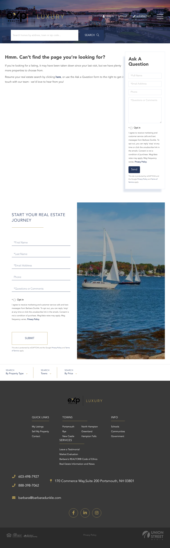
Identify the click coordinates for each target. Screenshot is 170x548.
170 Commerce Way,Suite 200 (94, 481)
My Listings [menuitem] (37, 427)
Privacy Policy (141, 162)
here (58, 77)
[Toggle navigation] (160, 16)
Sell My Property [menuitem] (40, 432)
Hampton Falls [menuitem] (88, 436)
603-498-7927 (143, 16)
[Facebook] (73, 513)
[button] (92, 35)
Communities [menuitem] (118, 432)
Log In (109, 16)
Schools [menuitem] (115, 427)
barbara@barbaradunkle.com (39, 498)
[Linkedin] (85, 513)
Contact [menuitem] (36, 436)
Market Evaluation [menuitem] (68, 454)
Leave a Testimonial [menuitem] (69, 450)
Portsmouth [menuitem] (68, 427)
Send (134, 169)
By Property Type (15, 374)
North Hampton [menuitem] (89, 427)
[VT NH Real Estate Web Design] (152, 535)
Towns (44, 374)
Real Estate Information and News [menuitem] (76, 464)
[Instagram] (96, 513)
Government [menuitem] (117, 436)
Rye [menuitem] (64, 432)
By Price (69, 374)
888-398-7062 (28, 485)
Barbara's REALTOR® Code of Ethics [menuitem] (78, 459)
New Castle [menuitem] (68, 436)
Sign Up (122, 16)
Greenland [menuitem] (86, 432)
